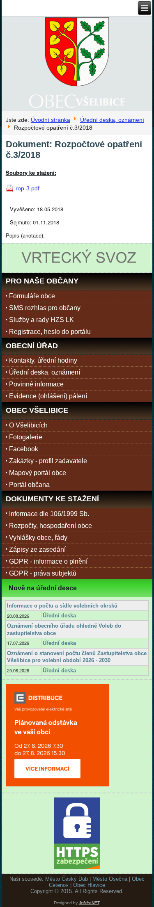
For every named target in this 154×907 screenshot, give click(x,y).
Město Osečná (109, 879)
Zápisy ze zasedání (37, 549)
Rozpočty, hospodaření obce (50, 525)
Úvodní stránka (50, 120)
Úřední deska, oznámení (112, 120)
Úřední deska (59, 615)
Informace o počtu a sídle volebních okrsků (62, 606)
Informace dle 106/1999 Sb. (49, 513)
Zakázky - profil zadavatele (48, 460)
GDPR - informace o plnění (48, 561)
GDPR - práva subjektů (42, 573)
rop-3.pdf (27, 188)
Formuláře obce (32, 295)
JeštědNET (89, 902)
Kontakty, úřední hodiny (43, 360)
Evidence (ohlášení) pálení (48, 396)
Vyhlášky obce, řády (38, 537)
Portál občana (29, 484)
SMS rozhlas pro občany (44, 307)
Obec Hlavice (89, 885)
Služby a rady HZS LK (41, 319)
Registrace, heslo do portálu (50, 331)
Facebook (23, 449)
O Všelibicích (28, 425)
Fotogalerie (25, 437)
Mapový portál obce (37, 472)
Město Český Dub (66, 879)
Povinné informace (36, 384)
